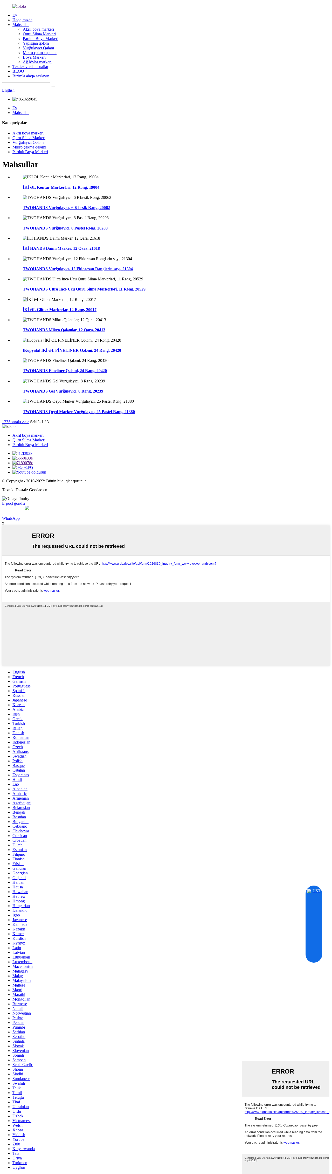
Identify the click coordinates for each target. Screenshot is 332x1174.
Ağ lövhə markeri (37, 62)
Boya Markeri (34, 57)
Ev (14, 15)
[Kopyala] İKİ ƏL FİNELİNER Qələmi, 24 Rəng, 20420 (72, 350)
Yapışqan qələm (36, 43)
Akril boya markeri (38, 29)
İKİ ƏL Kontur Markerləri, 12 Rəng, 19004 (61, 187)
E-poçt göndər (13, 503)
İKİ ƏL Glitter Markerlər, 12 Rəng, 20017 (59, 309)
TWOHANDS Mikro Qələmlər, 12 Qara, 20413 (64, 330)
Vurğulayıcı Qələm (38, 48)
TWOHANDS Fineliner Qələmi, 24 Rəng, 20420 (65, 370)
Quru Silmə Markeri (39, 34)
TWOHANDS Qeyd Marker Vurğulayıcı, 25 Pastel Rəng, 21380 (79, 411)
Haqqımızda (22, 20)
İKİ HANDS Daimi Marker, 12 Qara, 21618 (61, 248)
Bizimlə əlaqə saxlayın (30, 76)
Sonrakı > (16, 422)
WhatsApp (11, 518)
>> (26, 422)
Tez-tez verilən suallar (30, 66)
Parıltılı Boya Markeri (40, 38)
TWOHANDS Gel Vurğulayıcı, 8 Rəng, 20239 (63, 391)
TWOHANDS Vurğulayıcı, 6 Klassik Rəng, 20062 (66, 207)
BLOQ (18, 71)
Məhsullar (20, 24)
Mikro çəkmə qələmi (40, 52)
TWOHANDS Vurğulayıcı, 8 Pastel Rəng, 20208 (65, 228)
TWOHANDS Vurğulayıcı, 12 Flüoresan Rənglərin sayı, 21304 (78, 269)
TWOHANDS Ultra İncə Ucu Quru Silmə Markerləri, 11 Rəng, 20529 (84, 289)
